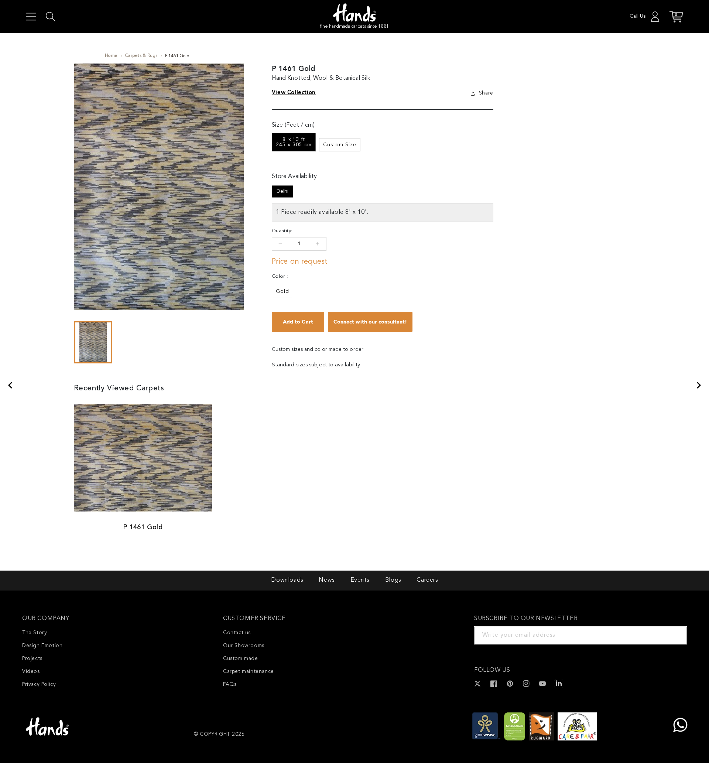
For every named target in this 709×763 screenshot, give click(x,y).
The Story (34, 632)
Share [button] (486, 93)
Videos (31, 671)
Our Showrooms (243, 645)
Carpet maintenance (248, 671)
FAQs (229, 684)
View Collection (294, 92)
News (326, 580)
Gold (282, 291)
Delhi (282, 191)
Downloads (287, 580)
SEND (672, 635)
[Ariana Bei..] (699, 385)
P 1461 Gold (143, 527)
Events (360, 580)
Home (111, 56)
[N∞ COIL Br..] (10, 385)
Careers (427, 580)
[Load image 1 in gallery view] (93, 342)
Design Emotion (42, 645)
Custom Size (339, 144)
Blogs (393, 580)
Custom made (240, 658)
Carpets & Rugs (141, 56)
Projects (32, 658)
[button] (31, 16)
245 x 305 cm (294, 142)
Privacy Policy (39, 684)
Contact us (237, 632)
